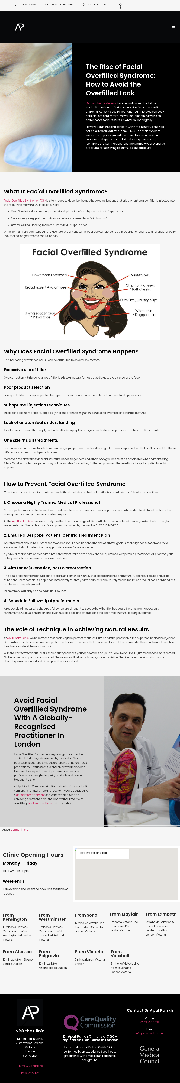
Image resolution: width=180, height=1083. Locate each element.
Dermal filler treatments (101, 103)
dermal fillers (19, 829)
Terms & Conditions (30, 1066)
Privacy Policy (30, 1073)
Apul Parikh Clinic (23, 521)
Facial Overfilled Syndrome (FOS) (25, 200)
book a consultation (40, 803)
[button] (173, 27)
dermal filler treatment (30, 795)
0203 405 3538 (149, 1022)
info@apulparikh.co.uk (150, 1033)
